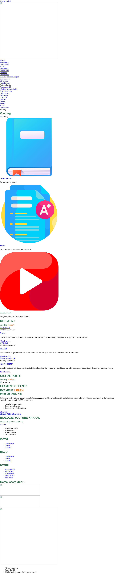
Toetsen (2, 246)
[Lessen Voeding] (29, 175)
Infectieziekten (6, 364)
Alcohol (3, 348)
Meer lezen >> (5, 341)
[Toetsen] (29, 243)
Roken (3, 333)
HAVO (2, 105)
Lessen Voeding (5, 178)
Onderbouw (4, 108)
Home (2, 103)
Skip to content (5, 1)
